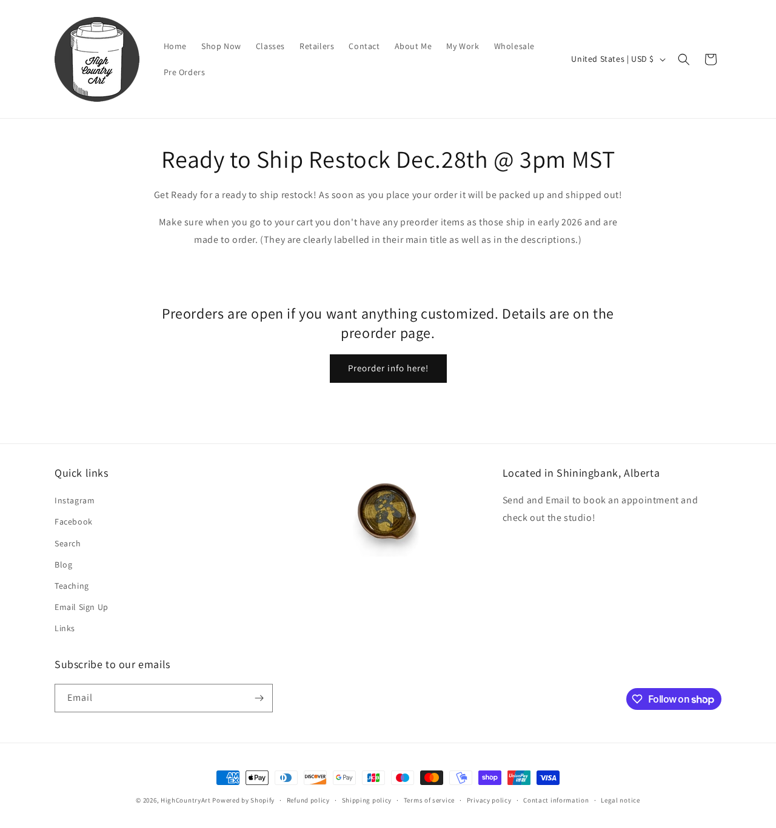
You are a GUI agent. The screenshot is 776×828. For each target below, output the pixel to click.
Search (68, 543)
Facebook (74, 521)
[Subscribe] (259, 698)
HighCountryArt (186, 800)
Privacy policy (489, 800)
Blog (63, 564)
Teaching (72, 585)
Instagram (75, 500)
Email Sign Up (82, 606)
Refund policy (308, 800)
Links (65, 628)
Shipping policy (367, 800)
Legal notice (620, 800)
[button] (684, 59)
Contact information (556, 800)
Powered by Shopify (243, 800)
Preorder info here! (388, 368)
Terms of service (429, 800)
